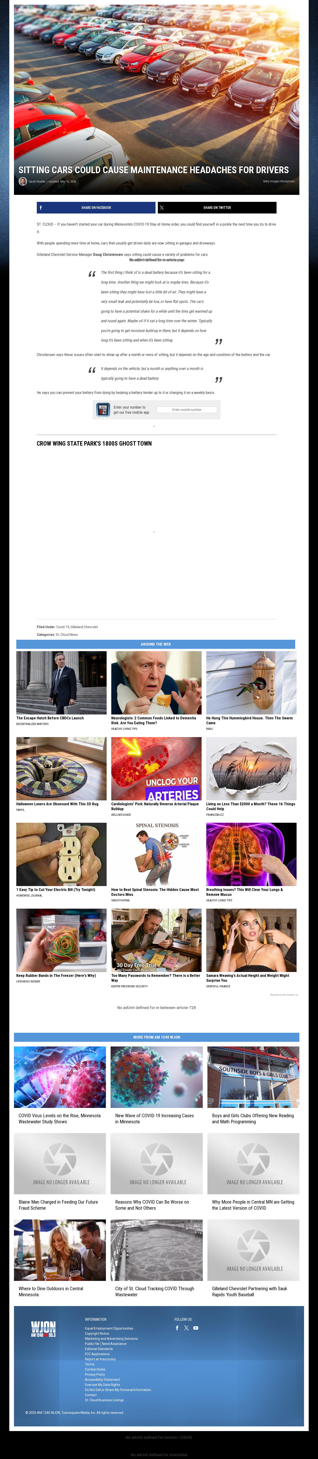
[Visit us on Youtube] (197, 1328)
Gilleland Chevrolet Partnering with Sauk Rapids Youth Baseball (249, 1291)
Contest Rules (95, 1369)
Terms (90, 1364)
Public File (92, 1344)
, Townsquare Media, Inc (77, 1413)
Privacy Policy (95, 1374)
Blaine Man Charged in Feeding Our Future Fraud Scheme (58, 1205)
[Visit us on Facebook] (179, 1328)
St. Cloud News (67, 634)
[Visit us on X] (188, 1328)
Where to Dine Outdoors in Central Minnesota (51, 1291)
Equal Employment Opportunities (109, 1328)
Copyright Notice (97, 1333)
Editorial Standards (99, 1349)
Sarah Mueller (37, 181)
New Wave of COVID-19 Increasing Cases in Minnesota (154, 1118)
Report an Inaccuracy (100, 1359)
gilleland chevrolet (84, 627)
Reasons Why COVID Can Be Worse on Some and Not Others (152, 1205)
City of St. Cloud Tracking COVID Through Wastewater (154, 1291)
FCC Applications (97, 1354)
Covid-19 (62, 627)
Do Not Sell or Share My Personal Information (118, 1390)
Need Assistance (114, 1344)
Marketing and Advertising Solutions (111, 1339)
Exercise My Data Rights (102, 1385)
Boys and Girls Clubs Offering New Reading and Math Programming (253, 1118)
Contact (91, 1395)
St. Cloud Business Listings (104, 1400)
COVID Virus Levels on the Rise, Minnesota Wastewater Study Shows (60, 1118)
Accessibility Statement (102, 1379)
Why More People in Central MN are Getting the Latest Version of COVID (253, 1205)
